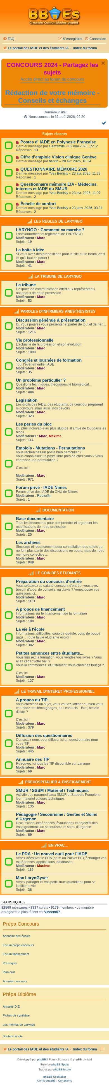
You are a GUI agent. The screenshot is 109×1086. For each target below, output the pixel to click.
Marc (41, 238)
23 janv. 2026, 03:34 (87, 208)
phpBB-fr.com (62, 1069)
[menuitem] (8, 39)
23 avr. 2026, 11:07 (86, 193)
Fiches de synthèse (16, 1015)
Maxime (55, 436)
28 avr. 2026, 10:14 (76, 161)
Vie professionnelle (34, 340)
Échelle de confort (38, 204)
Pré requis (10, 963)
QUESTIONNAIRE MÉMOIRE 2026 (53, 169)
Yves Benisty (58, 173)
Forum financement (16, 954)
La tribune (26, 285)
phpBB (41, 1059)
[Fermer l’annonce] (103, 63)
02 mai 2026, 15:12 (83, 146)
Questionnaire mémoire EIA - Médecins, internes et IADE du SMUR (57, 186)
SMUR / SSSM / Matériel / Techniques (52, 790)
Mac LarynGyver (32, 878)
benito (53, 161)
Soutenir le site (13, 1036)
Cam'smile (57, 146)
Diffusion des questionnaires (44, 735)
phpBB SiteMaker (54, 1076)
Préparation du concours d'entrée (49, 581)
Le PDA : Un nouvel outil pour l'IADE (51, 854)
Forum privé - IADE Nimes (41, 487)
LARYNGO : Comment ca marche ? (50, 230)
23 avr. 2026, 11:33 (86, 173)
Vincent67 (52, 912)
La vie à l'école (30, 629)
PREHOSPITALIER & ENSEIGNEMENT (58, 782)
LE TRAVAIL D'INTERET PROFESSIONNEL (58, 691)
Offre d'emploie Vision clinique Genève (58, 157)
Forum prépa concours (18, 945)
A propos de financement (40, 609)
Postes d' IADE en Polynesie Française (58, 142)
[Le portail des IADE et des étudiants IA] (54, 15)
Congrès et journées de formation (49, 360)
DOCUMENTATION (58, 510)
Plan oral (9, 972)
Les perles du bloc (34, 424)
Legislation (26, 400)
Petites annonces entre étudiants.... (50, 653)
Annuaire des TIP (32, 759)
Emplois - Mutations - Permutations (50, 448)
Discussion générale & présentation (51, 320)
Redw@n (44, 496)
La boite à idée (30, 250)
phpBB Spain (60, 1064)
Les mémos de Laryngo (19, 1024)
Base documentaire (35, 518)
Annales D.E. (11, 1006)
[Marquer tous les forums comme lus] (105, 123)
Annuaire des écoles (16, 936)
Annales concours (15, 981)
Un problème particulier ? (41, 380)
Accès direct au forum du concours (52, 79)
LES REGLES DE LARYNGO (58, 221)
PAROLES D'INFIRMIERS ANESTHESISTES (58, 311)
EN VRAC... (58, 845)
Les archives (28, 542)
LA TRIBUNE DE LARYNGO (58, 276)
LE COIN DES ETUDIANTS (58, 573)
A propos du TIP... (33, 700)
